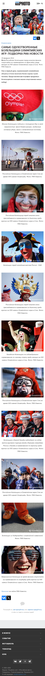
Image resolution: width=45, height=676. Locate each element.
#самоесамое (6, 43)
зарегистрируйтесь (35, 609)
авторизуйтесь (18, 609)
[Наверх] (42, 669)
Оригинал (5, 591)
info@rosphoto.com (20, 674)
